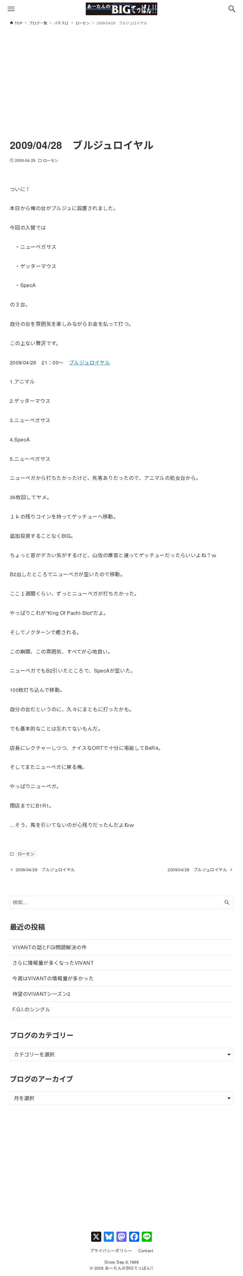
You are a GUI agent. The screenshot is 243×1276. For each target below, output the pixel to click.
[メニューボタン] (11, 9)
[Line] (146, 1237)
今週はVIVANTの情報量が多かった (53, 978)
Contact (145, 1250)
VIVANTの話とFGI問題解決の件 (49, 947)
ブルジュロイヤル (89, 362)
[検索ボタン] (232, 9)
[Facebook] (134, 1237)
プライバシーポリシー (111, 1250)
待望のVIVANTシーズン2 (41, 993)
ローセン (50, 160)
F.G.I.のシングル (31, 1009)
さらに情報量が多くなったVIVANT (53, 962)
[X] (96, 1237)
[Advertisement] (122, 87)
